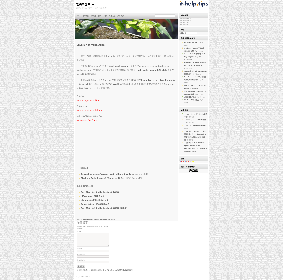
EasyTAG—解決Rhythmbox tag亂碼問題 (100, 192)
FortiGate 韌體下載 (190, 42)
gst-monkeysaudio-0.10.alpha (153, 70)
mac (114, 84)
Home (78, 16)
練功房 (93, 16)
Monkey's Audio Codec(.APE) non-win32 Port (103, 178)
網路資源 (121, 16)
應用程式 (85, 219)
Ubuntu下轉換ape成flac (91, 44)
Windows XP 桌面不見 (191, 100)
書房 (99, 16)
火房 (105, 16)
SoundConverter (149, 80)
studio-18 (189, 114)
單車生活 (86, 16)
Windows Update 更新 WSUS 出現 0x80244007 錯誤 (195, 137)
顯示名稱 (79, 248)
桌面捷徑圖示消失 (190, 97)
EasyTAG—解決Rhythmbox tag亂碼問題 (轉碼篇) (104, 208)
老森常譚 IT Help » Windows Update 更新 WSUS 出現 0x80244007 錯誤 (194, 145)
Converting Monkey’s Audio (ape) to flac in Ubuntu (106, 174)
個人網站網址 (81, 260)
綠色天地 (112, 16)
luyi (187, 125)
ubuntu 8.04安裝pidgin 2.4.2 (94, 200)
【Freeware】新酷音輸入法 (94, 196)
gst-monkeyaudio (119, 66)
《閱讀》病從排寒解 (199, 125)
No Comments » (103, 219)
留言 (79, 231)
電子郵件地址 (81, 254)
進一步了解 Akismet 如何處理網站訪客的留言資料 (118, 270)
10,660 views (93, 219)
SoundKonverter (168, 80)
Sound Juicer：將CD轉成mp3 (95, 204)
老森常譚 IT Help (86, 4)
